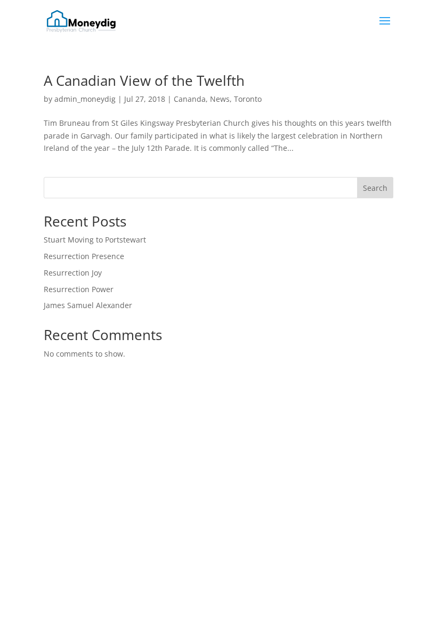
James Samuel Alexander (88, 305)
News (220, 99)
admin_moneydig (85, 99)
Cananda (190, 99)
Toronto (248, 99)
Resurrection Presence (84, 256)
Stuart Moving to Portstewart (95, 240)
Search (375, 188)
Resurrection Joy (73, 273)
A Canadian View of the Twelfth (144, 80)
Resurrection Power (79, 289)
